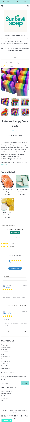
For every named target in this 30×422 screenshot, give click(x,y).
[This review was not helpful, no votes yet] (25, 305)
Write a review (15, 232)
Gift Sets (4, 396)
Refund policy (5, 368)
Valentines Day (6, 393)
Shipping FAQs (5, 356)
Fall (2, 401)
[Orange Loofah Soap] (7, 181)
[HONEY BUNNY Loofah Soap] (7, 204)
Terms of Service (6, 366)
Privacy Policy (5, 361)
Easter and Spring (7, 391)
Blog (2, 354)
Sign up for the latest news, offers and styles (13, 378)
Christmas (4, 398)
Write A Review (15, 268)
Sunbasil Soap (16, 410)
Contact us (4, 363)
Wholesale (4, 352)
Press (3, 359)
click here (4, 165)
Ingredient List (6, 347)
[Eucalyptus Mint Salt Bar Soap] (22, 181)
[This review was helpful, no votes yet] (22, 305)
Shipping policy (6, 345)
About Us (4, 349)
